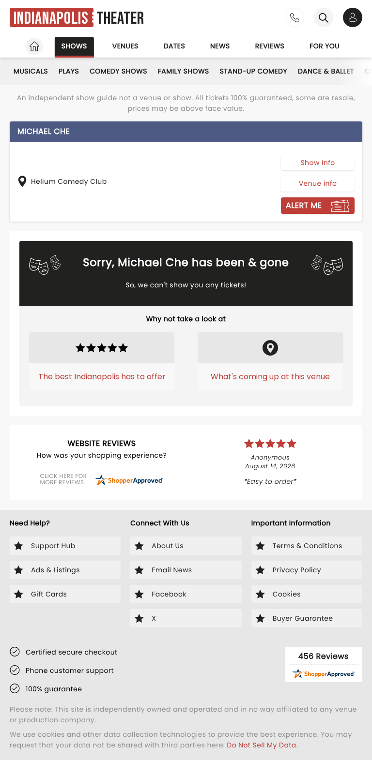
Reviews (270, 46)
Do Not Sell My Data (261, 745)
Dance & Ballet (326, 71)
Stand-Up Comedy (253, 71)
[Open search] (323, 17)
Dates (174, 46)
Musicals (31, 71)
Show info (317, 162)
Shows (74, 46)
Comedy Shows (118, 71)
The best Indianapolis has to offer (102, 376)
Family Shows (183, 71)
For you (325, 46)
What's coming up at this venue (270, 376)
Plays (69, 71)
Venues (125, 46)
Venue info (318, 183)
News (220, 46)
